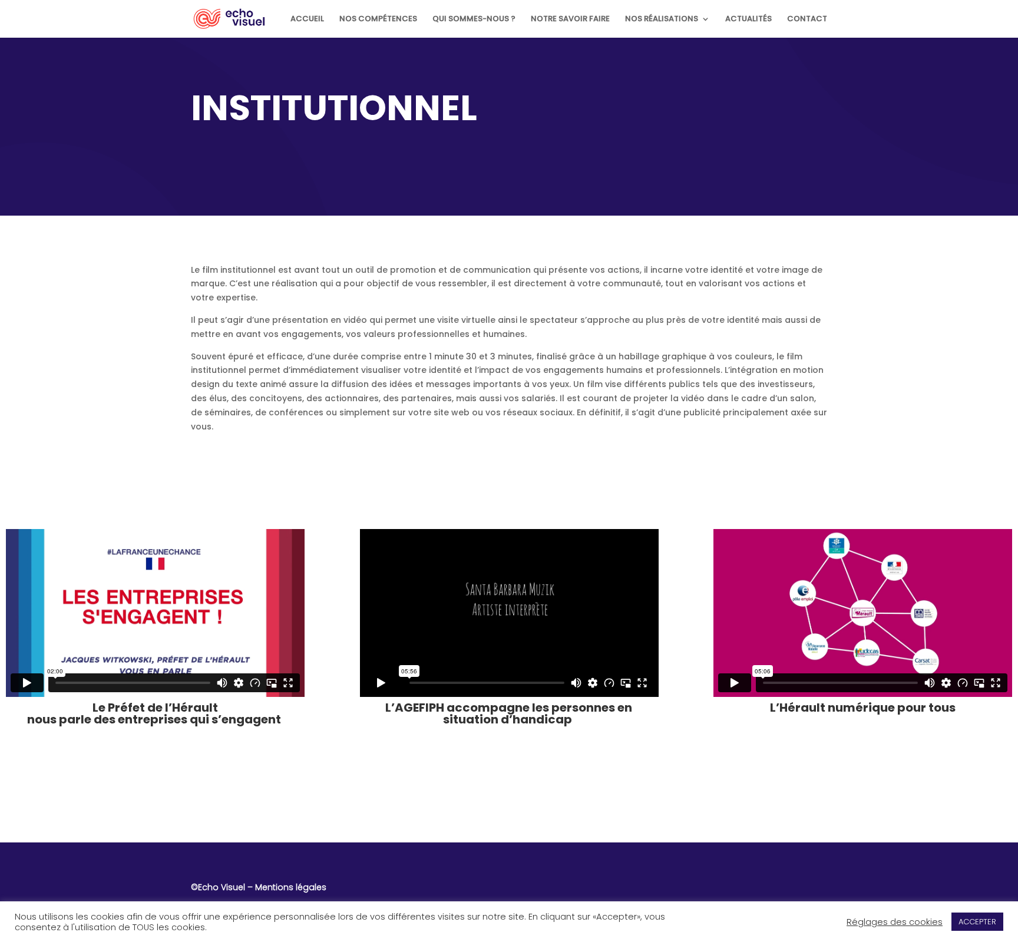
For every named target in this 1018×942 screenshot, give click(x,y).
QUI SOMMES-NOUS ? (473, 19)
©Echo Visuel (218, 887)
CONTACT (807, 19)
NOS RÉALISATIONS (661, 19)
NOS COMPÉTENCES (378, 19)
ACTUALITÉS (748, 19)
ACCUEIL (307, 19)
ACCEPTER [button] (977, 921)
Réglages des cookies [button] (895, 922)
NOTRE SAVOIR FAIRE (570, 19)
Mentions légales (290, 887)
